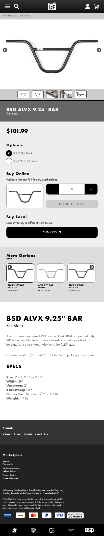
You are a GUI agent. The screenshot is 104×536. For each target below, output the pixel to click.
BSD (4, 16)
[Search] (16, 6)
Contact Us (8, 464)
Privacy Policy (9, 475)
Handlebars (13, 16)
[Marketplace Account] (88, 6)
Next (99, 50)
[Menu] (8, 6)
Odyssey (7, 433)
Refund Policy (9, 471)
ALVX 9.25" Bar (26, 16)
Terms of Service (10, 478)
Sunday (18, 433)
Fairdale (28, 433)
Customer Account (11, 468)
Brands (8, 428)
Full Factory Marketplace (14, 490)
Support (6, 460)
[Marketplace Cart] (96, 6)
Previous (5, 50)
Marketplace (13, 455)
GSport (38, 433)
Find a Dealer (52, 232)
